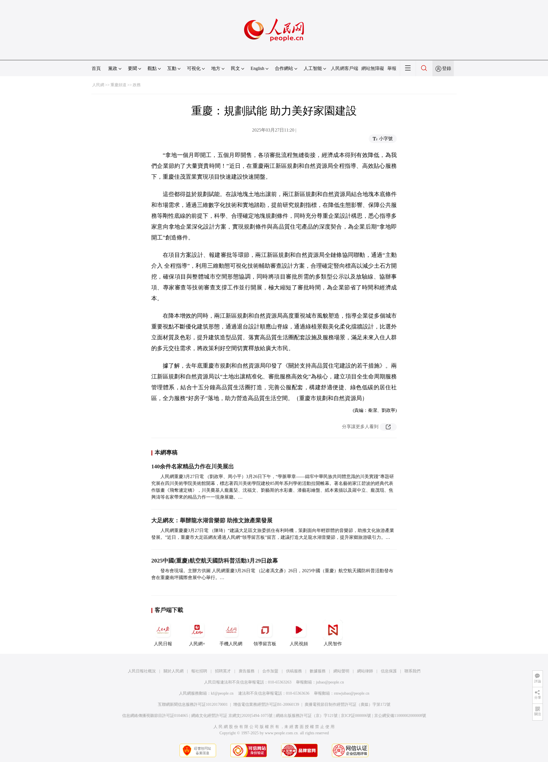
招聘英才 (223, 671)
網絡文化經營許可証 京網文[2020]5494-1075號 (232, 715)
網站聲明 (341, 671)
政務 (137, 85)
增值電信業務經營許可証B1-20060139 (266, 704)
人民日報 (163, 643)
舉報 (391, 68)
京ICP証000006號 (356, 715)
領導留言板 (264, 643)
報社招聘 (199, 671)
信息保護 (389, 671)
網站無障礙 (372, 68)
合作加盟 (270, 671)
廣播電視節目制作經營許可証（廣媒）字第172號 (347, 704)
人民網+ (197, 643)
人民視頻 (299, 643)
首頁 (96, 68)
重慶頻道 (118, 85)
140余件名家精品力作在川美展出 (192, 466)
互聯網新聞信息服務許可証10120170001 (193, 704)
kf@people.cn (222, 693)
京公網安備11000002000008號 (400, 715)
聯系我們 (412, 671)
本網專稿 (166, 452)
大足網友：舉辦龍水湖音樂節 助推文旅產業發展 (212, 520)
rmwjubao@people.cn (351, 693)
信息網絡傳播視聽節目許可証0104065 (155, 715)
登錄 (446, 68)
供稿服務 (294, 671)
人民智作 (333, 643)
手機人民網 (230, 643)
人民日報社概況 (142, 671)
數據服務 (318, 671)
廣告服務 (247, 671)
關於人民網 (174, 671)
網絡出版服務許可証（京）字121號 (307, 715)
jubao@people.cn (330, 682)
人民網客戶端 (344, 68)
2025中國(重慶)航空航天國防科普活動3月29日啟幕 (214, 560)
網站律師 (365, 671)
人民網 (98, 85)
